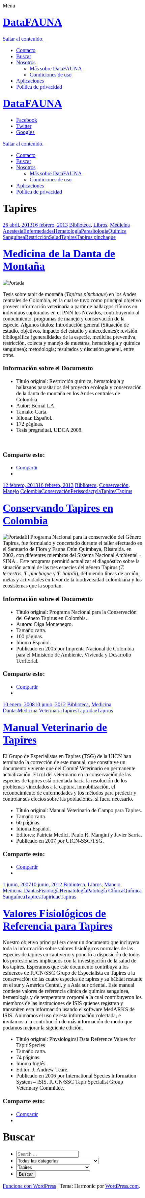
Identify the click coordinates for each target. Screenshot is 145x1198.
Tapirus (124, 491)
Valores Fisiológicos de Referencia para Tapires (57, 919)
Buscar (23, 56)
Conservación (113, 485)
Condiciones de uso (50, 74)
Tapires (69, 237)
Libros (100, 225)
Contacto (25, 50)
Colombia (30, 491)
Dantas (10, 710)
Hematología (67, 231)
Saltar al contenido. (23, 39)
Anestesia (13, 231)
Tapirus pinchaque (96, 237)
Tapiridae (87, 710)
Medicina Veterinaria (40, 710)
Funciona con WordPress (29, 1186)
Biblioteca (80, 225)
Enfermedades (38, 231)
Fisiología (49, 890)
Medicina (120, 225)
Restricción (37, 237)
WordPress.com (122, 1186)
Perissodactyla (85, 491)
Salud (55, 237)
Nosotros (25, 62)
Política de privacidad (39, 87)
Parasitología (94, 231)
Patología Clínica (105, 890)
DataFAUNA (32, 22)
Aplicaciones (30, 81)
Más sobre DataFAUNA (56, 68)
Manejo (11, 491)
